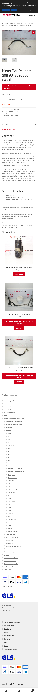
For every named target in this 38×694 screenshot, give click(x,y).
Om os (6, 646)
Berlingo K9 (11, 475)
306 (9, 454)
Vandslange (9, 543)
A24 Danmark (7, 684)
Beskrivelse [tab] (5, 124)
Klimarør (31, 23)
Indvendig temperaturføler (14, 424)
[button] (33, 32)
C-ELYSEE (11, 481)
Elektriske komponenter (11, 410)
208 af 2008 (11, 445)
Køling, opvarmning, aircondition (19, 23)
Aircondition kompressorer (14, 421)
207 (9, 442)
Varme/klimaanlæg (11, 549)
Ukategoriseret (8, 567)
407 (9, 463)
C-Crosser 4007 (12, 478)
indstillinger (10, 7)
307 (9, 457)
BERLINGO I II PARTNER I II (16, 469)
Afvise (14, 10)
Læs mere (19, 328)
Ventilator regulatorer (12, 552)
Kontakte (7, 639)
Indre (5, 415)
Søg (19, 691)
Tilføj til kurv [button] (19, 274)
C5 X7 (9, 510)
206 (3, 25)
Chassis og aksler (9, 401)
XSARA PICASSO (13, 531)
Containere (7, 404)
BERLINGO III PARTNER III (16, 472)
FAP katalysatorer (9, 412)
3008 (9, 448)
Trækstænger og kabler (11, 564)
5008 (9, 466)
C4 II (9, 498)
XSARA (10, 528)
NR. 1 (9, 516)
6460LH (7, 116)
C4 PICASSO (11, 501)
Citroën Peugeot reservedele (13, 622)
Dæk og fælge (8, 407)
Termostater (9, 540)
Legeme (6, 555)
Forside (6, 23)
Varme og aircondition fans (14, 546)
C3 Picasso (11, 493)
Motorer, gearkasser (10, 561)
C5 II (9, 507)
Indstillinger (22, 10)
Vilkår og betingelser (10, 649)
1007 (9, 433)
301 (9, 451)
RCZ (9, 522)
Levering (7, 642)
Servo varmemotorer (12, 537)
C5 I (9, 504)
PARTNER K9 (12, 519)
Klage (6, 632)
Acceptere (5, 10)
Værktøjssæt (7, 570)
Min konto (6, 691)
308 (9, 460)
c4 (8, 496)
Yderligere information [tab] (9, 130)
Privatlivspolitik (9, 625)
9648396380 (14, 116)
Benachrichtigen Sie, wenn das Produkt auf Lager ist (18, 87)
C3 (9, 487)
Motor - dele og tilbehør (11, 558)
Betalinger (7, 629)
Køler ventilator (10, 534)
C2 (9, 484)
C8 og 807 (11, 513)
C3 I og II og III (12, 490)
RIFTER (10, 525)
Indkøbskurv (29, 689)
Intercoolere (9, 427)
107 (9, 436)
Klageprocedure (9, 636)
